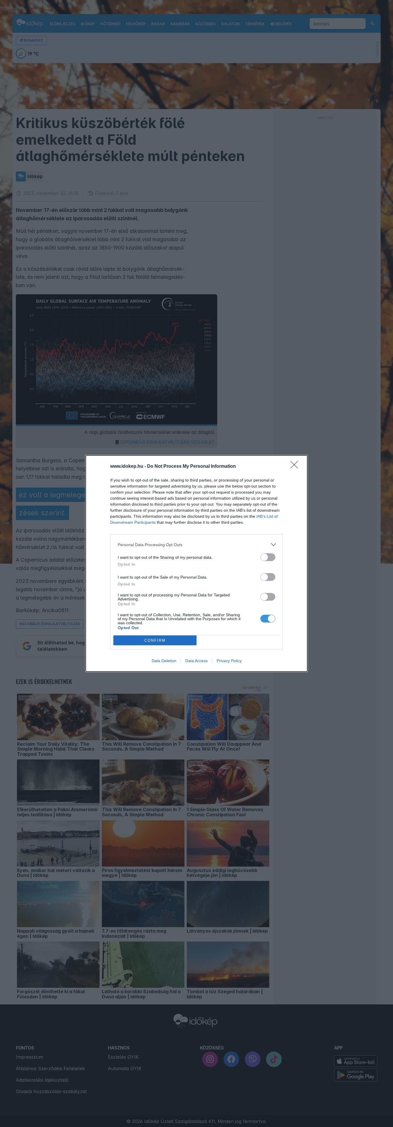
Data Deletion (164, 660)
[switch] (267, 557)
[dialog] (196, 563)
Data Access (196, 660)
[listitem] (196, 545)
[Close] (296, 466)
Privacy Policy (229, 660)
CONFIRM (155, 640)
